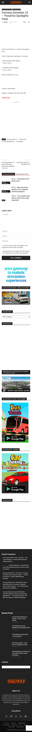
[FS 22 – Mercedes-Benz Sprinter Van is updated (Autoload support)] (6, 189)
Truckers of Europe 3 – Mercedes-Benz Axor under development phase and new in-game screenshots (16, 567)
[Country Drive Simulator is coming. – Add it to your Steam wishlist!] (6, 619)
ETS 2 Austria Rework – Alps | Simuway (13, 557)
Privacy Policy (11, 726)
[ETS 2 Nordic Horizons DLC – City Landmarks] (6, 636)
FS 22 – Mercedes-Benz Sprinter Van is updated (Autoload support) (20, 189)
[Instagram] (11, 716)
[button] (3, 2)
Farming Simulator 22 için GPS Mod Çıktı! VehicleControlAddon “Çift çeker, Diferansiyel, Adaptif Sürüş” (15, 593)
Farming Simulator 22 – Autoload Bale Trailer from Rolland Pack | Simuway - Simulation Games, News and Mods (15, 584)
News (3, 200)
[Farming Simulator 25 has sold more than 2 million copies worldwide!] (6, 654)
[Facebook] (3, 26)
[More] (12, 26)
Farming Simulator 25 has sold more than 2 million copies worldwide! (21, 653)
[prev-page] (3, 205)
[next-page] (6, 205)
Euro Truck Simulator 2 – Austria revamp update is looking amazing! (15, 559)
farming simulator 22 (12, 139)
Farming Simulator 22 (11, 6)
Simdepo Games (22, 723)
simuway (5, 22)
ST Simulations (6, 725)
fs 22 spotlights (19, 141)
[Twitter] (7, 26)
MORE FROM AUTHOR (22, 174)
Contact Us (13, 723)
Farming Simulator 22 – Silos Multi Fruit (23, 163)
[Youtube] (25, 716)
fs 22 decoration (22, 139)
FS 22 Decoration (16, 9)
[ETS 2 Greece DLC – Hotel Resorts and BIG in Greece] (6, 645)
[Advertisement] (16, 119)
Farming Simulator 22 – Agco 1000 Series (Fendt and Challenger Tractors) (8, 165)
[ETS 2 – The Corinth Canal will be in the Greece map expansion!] (6, 198)
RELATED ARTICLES (8, 174)
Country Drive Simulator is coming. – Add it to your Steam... (19, 618)
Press (20, 725)
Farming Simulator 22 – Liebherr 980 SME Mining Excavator (15, 576)
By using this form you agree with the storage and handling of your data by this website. (16, 252)
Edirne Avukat (20, 726)
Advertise (25, 725)
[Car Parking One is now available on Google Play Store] (6, 628)
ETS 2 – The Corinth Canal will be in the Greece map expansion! (21, 198)
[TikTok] (16, 716)
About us (7, 723)
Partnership (14, 725)
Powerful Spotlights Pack (8, 141)
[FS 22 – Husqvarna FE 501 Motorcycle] (6, 181)
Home (3, 6)
